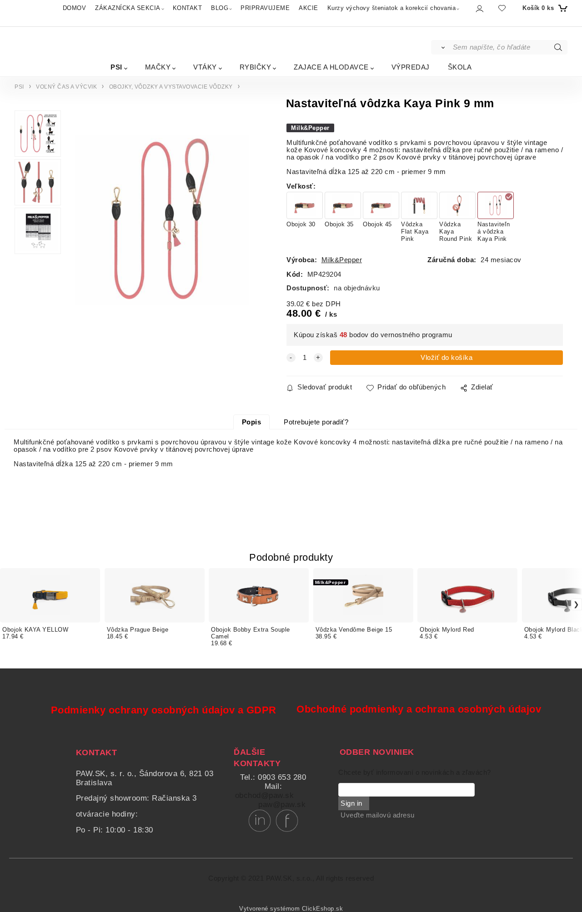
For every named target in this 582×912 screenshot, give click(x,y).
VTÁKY (205, 67)
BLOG (219, 8)
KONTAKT (187, 8)
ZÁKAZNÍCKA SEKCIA (128, 8)
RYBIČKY (255, 67)
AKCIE (308, 8)
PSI (116, 67)
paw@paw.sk (282, 804)
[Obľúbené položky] (502, 8)
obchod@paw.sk (264, 795)
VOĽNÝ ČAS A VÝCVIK (66, 87)
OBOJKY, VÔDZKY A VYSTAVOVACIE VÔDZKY (171, 87)
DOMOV (74, 8)
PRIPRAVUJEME (265, 8)
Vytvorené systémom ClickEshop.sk (291, 909)
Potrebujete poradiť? (316, 422)
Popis (251, 422)
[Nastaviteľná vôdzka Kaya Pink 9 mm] (162, 220)
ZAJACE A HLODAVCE (331, 67)
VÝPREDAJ (410, 67)
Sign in (351, 803)
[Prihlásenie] (479, 8)
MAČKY (158, 67)
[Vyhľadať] (441, 47)
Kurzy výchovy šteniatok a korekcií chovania (391, 8)
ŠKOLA (460, 67)
